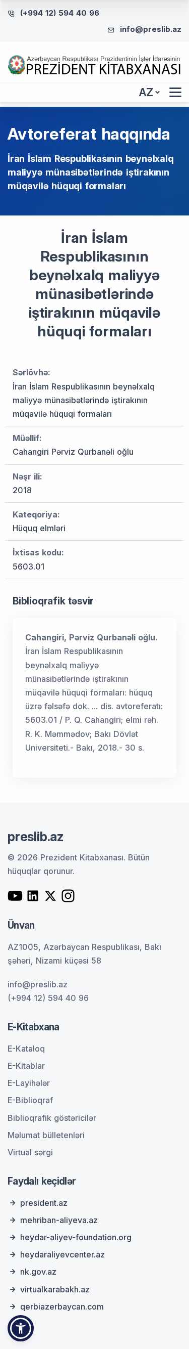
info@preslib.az (150, 29)
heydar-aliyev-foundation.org (76, 1237)
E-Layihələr (29, 1083)
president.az (44, 1203)
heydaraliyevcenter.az (62, 1254)
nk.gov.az (38, 1272)
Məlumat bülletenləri (46, 1135)
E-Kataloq (26, 1048)
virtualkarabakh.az (55, 1289)
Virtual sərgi (30, 1152)
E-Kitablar (26, 1066)
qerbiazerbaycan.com (62, 1306)
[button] (20, 1328)
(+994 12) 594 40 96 (59, 13)
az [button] (146, 92)
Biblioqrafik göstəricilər (52, 1118)
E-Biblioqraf (30, 1100)
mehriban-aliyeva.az (59, 1220)
